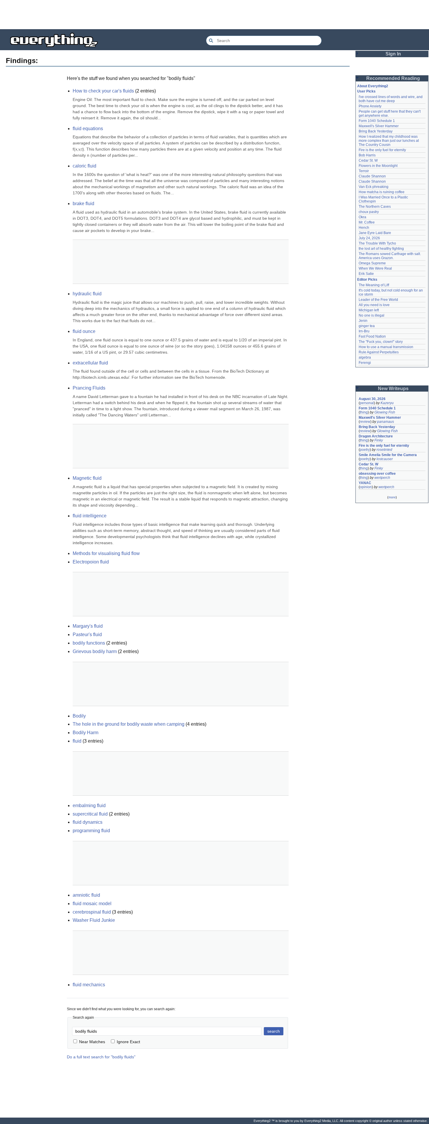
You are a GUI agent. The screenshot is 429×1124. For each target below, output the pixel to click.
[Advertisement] (214, 14)
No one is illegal (371, 315)
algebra (365, 357)
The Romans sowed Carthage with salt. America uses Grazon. (390, 256)
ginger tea (367, 326)
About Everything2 (372, 86)
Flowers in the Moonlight (378, 166)
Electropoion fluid (91, 561)
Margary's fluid (88, 626)
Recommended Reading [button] (393, 78)
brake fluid (83, 203)
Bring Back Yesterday (376, 131)
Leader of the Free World (378, 300)
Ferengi (365, 363)
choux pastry (369, 212)
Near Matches (92, 1041)
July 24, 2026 (369, 238)
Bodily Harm (85, 732)
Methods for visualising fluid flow (106, 553)
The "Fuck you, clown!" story (381, 342)
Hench (364, 228)
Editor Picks (367, 279)
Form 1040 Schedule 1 (377, 121)
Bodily (79, 715)
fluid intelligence (90, 515)
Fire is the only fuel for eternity (382, 150)
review (365, 422)
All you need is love (374, 305)
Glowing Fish (384, 412)
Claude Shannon (372, 176)
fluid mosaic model (92, 903)
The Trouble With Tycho (377, 243)
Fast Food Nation (372, 336)
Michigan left (369, 310)
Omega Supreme (372, 263)
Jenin (363, 321)
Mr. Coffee (367, 222)
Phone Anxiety (370, 106)
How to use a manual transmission (386, 347)
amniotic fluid (86, 895)
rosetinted (384, 450)
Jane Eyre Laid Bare (375, 233)
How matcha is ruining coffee (381, 192)
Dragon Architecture (376, 436)
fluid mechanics (89, 984)
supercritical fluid (90, 813)
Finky (378, 440)
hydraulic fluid (87, 293)
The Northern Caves (375, 207)
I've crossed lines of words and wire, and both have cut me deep (391, 99)
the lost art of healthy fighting (381, 249)
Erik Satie (366, 274)
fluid (77, 741)
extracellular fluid (90, 362)
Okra (362, 217)
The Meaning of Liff (374, 285)
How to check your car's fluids (103, 90)
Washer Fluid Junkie (94, 920)
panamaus (385, 422)
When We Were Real (375, 268)
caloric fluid (84, 165)
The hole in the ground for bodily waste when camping (128, 724)
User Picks (366, 91)
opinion (366, 487)
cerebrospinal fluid (92, 912)
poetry (365, 450)
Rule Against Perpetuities (379, 352)
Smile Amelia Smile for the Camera (388, 455)
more (392, 497)
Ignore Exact (128, 1041)
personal (367, 403)
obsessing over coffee (377, 474)
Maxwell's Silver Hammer (379, 126)
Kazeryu (387, 403)
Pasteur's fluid (87, 634)
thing (364, 412)
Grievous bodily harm (95, 651)
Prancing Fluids (89, 387)
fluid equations (88, 128)
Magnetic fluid (87, 478)
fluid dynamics (87, 822)
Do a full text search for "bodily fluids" (101, 1057)
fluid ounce (84, 331)
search (273, 1031)
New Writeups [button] (393, 388)
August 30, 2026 (372, 399)
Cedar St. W (368, 160)
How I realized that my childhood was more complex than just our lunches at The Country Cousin (389, 141)
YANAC (365, 483)
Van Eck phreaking (373, 187)
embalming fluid (89, 805)
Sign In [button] (393, 53)
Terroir (364, 171)
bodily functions (89, 642)
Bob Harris (367, 155)
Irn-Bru (364, 331)
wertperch (382, 478)
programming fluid (91, 830)
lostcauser (384, 459)
